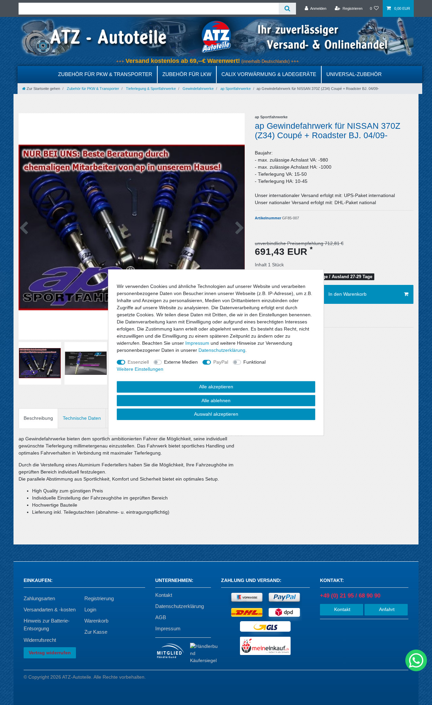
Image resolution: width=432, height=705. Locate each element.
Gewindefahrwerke (198, 89)
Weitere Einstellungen (140, 369)
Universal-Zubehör (354, 74)
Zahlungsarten (39, 598)
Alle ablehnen (216, 400)
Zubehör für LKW (186, 74)
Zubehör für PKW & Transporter (105, 74)
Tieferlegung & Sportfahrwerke (150, 89)
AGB (160, 617)
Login (90, 609)
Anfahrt (386, 609)
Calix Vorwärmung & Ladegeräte (268, 74)
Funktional (254, 362)
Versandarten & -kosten (50, 609)
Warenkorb (96, 621)
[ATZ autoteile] (216, 36)
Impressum (168, 628)
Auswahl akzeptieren (216, 414)
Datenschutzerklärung (179, 606)
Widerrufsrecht (40, 640)
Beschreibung (38, 418)
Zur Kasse (95, 632)
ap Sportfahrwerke (235, 89)
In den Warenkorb (347, 294)
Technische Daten (82, 418)
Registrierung (99, 598)
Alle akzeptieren (216, 386)
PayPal (220, 362)
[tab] (38, 418)
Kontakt (163, 595)
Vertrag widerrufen (50, 652)
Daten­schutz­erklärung (221, 350)
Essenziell (138, 362)
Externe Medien (181, 362)
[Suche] (287, 9)
